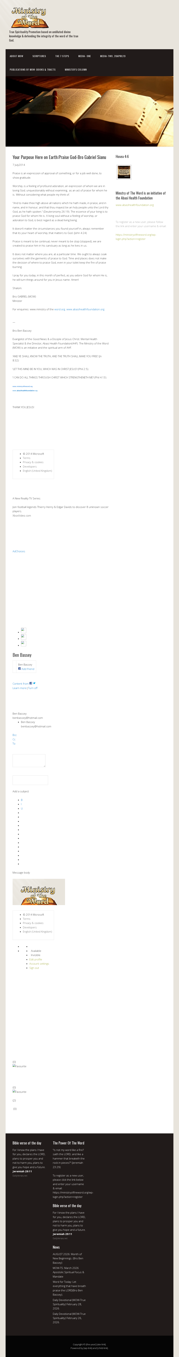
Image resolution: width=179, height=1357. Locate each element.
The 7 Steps (62, 56)
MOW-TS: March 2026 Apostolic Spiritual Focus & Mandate (68, 1272)
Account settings (39, 963)
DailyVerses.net (20, 1175)
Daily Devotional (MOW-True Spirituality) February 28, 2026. (69, 1304)
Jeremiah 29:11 (22, 1171)
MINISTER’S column (76, 69)
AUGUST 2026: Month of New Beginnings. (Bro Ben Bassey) (68, 1258)
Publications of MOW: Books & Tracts (33, 69)
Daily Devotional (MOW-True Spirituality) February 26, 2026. (69, 1318)
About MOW (16, 56)
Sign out (34, 968)
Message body (21, 872)
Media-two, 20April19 (113, 56)
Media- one (84, 56)
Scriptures (39, 56)
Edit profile (35, 959)
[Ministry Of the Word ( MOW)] (29, 25)
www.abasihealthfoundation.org (135, 205)
